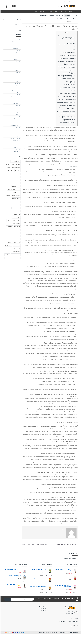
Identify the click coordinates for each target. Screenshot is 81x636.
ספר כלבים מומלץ (16, 242)
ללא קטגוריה (67, 15)
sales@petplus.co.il (65, 1)
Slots (17, 127)
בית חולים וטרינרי (10, 173)
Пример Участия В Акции (69, 91)
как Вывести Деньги (71, 53)
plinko (17, 109)
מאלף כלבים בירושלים (16, 211)
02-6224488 (74, 1)
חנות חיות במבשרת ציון (15, 180)
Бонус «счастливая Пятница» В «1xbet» (66, 73)
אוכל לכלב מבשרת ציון (16, 164)
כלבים (76, 11)
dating (17, 81)
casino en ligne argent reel (13, 74)
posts (17, 114)
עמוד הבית (75, 15)
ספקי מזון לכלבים (16, 232)
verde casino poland (14, 138)
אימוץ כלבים (17, 170)
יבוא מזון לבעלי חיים (16, 198)
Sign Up (7, 599)
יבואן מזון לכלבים (16, 201)
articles (16, 54)
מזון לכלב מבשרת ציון (16, 223)
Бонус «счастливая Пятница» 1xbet (67, 105)
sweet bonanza (15, 131)
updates (16, 136)
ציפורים (56, 11)
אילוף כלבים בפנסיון (16, 167)
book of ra (16, 70)
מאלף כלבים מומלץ (16, 220)
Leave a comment (25, 19)
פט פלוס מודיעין (8, 245)
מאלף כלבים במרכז (16, 214)
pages (17, 107)
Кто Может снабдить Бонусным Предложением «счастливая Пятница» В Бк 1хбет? (66, 103)
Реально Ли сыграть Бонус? (69, 64)
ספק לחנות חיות (17, 239)
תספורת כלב (7, 257)
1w (17, 39)
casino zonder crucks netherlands (11, 76)
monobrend (16, 98)
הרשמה (4, 1)
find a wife (16, 83)
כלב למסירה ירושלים (16, 208)
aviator (17, 57)
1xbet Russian (15, 46)
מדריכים (8, 220)
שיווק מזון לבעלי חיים (16, 257)
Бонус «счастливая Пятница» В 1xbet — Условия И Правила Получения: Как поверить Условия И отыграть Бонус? (66, 68)
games (17, 87)
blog (17, 68)
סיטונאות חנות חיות (42, 608)
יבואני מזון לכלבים (16, 204)
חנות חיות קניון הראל (16, 195)
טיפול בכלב (8, 195)
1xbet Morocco (15, 41)
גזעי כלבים (16, 147)
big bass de (16, 65)
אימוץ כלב (8, 167)
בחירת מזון (18, 173)
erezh (64, 21)
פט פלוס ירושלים (17, 245)
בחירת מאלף (10, 170)
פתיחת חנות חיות (16, 251)
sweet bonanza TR (14, 134)
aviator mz (16, 59)
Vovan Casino (15, 140)
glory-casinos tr (15, 90)
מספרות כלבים (17, 226)
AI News (16, 52)
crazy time (16, 79)
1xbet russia (15, 43)
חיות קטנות (42, 11)
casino (17, 72)
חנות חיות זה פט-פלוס (42, 606)
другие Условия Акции (70, 81)
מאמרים (35, 11)
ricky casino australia (14, 125)
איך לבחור (7, 164)
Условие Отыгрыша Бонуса (69, 119)
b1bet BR (16, 61)
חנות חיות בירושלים (10, 176)
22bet (17, 50)
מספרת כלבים (9, 226)
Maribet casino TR (14, 96)
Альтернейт (16, 142)
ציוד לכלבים (7, 254)
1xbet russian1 (15, 48)
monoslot (16, 101)
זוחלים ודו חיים (50, 11)
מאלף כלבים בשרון (16, 217)
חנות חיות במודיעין (16, 183)
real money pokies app (13, 120)
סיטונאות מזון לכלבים (16, 229)
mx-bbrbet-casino (14, 103)
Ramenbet (16, 118)
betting (17, 63)
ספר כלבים (10, 239)
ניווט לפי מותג (43, 612)
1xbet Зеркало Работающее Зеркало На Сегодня (67, 544)
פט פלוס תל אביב (16, 248)
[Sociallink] (77, 625)
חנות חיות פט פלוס (16, 192)
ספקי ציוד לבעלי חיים (16, 236)
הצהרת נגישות (43, 613)
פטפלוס (9, 242)
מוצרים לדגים (63, 11)
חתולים (70, 11)
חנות (10, 1)
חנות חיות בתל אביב (16, 186)
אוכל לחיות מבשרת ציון (15, 161)
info (17, 94)
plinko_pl (16, 112)
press (17, 116)
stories (17, 129)
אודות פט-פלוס (43, 610)
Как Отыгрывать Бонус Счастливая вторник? (66, 99)
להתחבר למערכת (73, 558)
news (17, 105)
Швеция (16, 145)
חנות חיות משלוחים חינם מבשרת (14, 189)
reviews (16, 123)
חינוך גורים (18, 176)
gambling (16, 85)
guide (17, 92)
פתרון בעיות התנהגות (16, 254)
